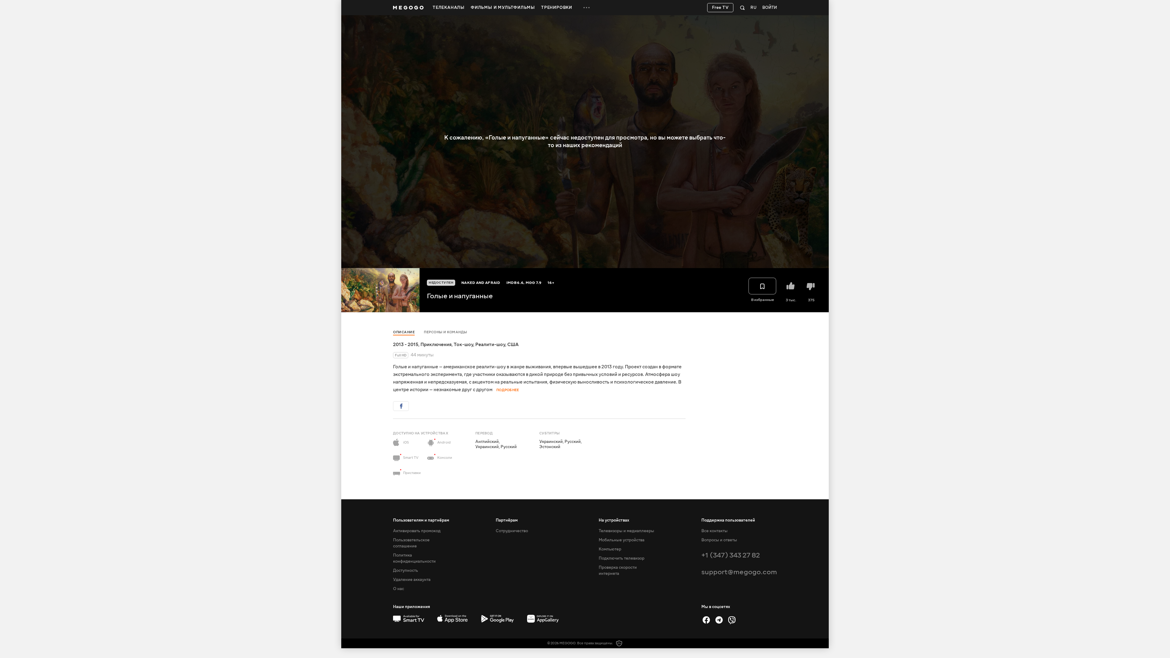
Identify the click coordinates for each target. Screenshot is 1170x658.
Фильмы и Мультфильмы (503, 7)
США (513, 344)
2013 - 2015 (405, 344)
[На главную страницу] (408, 7)
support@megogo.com (739, 572)
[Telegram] (719, 620)
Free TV (720, 7)
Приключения (436, 344)
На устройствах (614, 520)
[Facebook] (706, 620)
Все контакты (714, 531)
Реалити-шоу (490, 344)
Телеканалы (449, 7)
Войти (769, 7)
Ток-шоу (463, 344)
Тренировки (556, 7)
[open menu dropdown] (586, 7)
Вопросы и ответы (719, 540)
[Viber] (732, 620)
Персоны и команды (445, 332)
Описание (404, 332)
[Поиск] (742, 8)
